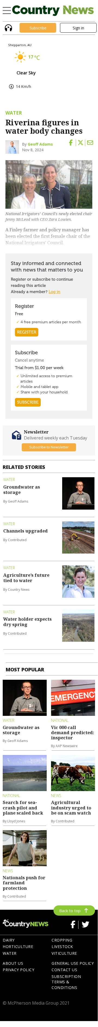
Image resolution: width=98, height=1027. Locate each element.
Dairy (9, 940)
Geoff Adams (40, 144)
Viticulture (64, 953)
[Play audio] (8, 27)
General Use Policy (73, 963)
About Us (13, 963)
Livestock (62, 946)
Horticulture (18, 946)
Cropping (62, 940)
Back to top (70, 910)
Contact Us (64, 969)
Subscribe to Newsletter (49, 447)
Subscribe (38, 27)
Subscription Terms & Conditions (66, 982)
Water (10, 953)
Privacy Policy (18, 969)
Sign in (78, 27)
